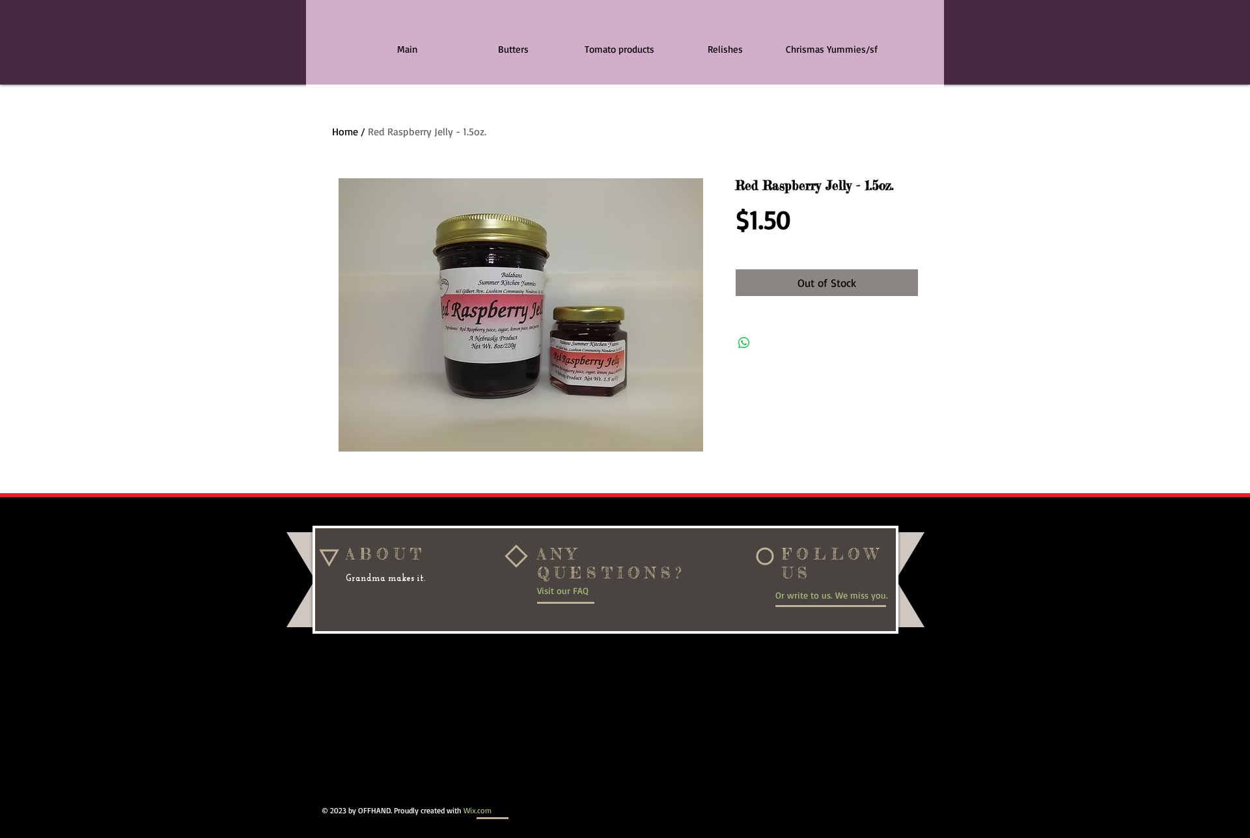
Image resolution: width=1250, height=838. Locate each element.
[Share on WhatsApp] (744, 343)
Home (345, 131)
